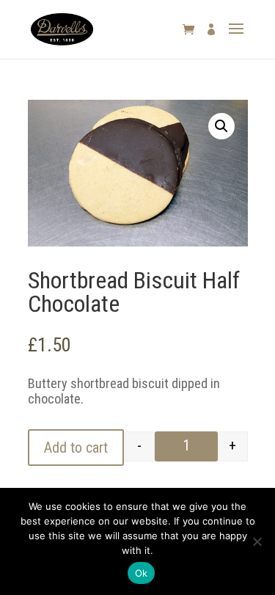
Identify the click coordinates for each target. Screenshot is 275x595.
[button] (221, 126)
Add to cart (76, 447)
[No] (256, 541)
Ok (141, 573)
